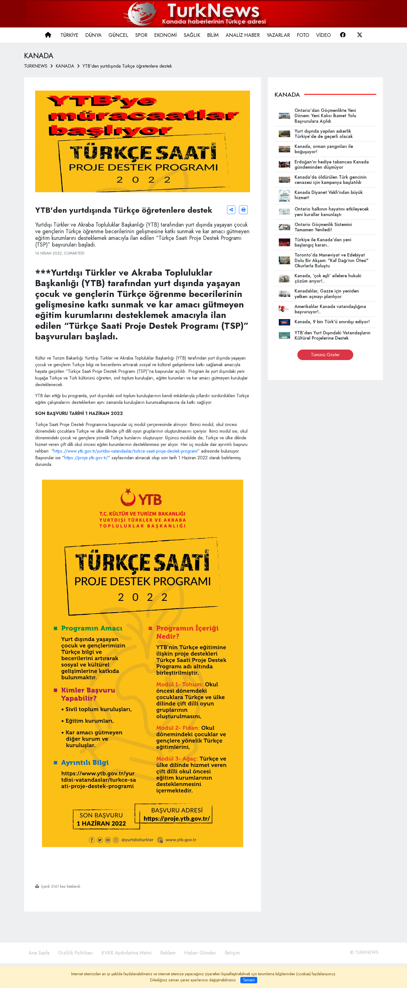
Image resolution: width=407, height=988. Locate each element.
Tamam (249, 980)
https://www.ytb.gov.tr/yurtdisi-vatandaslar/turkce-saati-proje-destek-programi (125, 451)
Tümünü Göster (325, 354)
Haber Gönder (200, 952)
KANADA (65, 66)
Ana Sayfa (39, 952)
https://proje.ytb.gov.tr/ (86, 458)
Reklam (168, 952)
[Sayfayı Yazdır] (243, 210)
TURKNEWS (35, 66)
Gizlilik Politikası (75, 952)
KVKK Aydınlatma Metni (127, 952)
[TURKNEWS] (203, 13)
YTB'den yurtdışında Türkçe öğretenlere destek (127, 66)
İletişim (232, 952)
